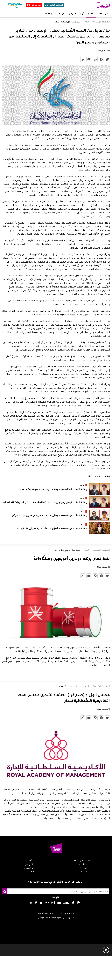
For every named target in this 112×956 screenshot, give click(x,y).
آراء (82, 14)
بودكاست (48, 14)
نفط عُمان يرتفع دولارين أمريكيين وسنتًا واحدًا (66, 550)
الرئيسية (103, 14)
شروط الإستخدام (45, 914)
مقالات (83, 864)
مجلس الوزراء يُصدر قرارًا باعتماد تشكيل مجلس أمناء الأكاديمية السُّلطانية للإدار (66, 686)
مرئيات (61, 14)
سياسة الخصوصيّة (66, 914)
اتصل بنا (29, 872)
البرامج (72, 14)
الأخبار (91, 14)
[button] (56, 822)
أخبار (29, 861)
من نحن (83, 872)
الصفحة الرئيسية (101, 22)
